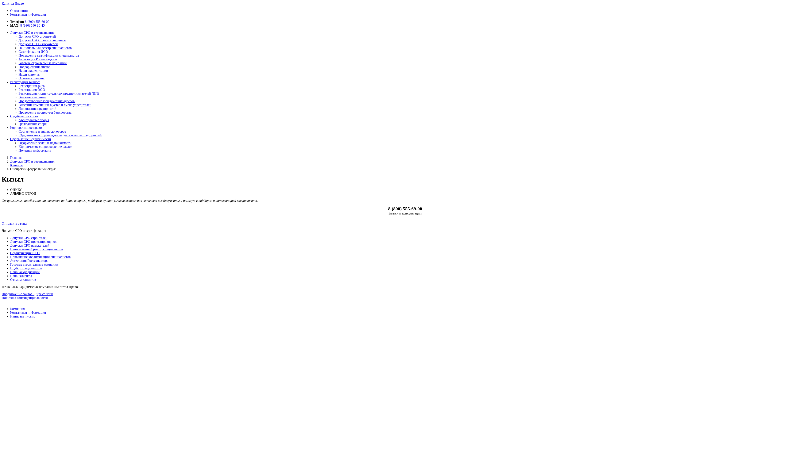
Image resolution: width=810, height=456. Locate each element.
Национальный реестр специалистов (45, 48)
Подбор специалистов (34, 67)
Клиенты (16, 165)
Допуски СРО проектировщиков (42, 40)
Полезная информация (35, 150)
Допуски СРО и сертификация (32, 32)
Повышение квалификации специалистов (40, 257)
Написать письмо (22, 316)
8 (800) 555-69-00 (37, 21)
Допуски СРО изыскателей (38, 44)
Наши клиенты (29, 74)
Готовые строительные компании (34, 264)
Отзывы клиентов (32, 78)
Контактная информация (28, 312)
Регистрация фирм (32, 86)
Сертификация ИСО (33, 51)
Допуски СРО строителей (37, 36)
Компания (17, 309)
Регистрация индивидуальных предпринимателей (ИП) (59, 93)
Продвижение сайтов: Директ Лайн (27, 294)
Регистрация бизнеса (25, 82)
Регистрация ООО (32, 89)
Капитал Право (13, 3)
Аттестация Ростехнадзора (29, 260)
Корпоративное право (26, 127)
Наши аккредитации (33, 70)
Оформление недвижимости (30, 139)
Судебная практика (24, 116)
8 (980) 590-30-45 (32, 25)
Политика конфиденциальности (25, 298)
